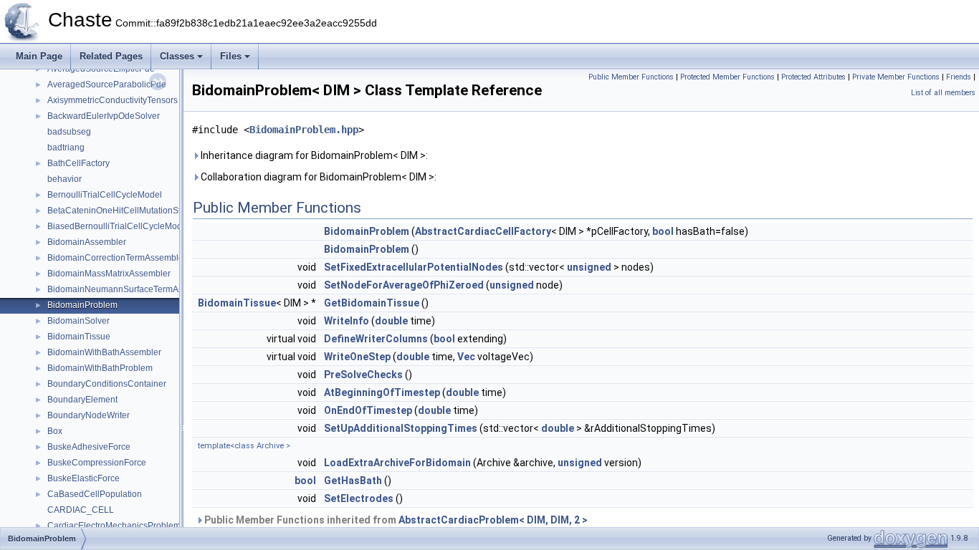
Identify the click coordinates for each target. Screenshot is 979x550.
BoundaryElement (82, 400)
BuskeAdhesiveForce (88, 447)
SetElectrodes (358, 498)
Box (54, 431)
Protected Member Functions (727, 77)
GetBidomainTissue (371, 303)
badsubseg (69, 132)
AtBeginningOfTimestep (382, 392)
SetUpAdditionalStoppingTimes (400, 428)
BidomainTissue (78, 337)
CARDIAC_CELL (80, 510)
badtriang (66, 148)
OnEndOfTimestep (368, 410)
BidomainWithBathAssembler (104, 352)
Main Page (39, 56)
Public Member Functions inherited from (395, 520)
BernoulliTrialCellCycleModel (104, 195)
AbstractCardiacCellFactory (483, 231)
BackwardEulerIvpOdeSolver (103, 116)
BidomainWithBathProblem (100, 368)
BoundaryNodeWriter (88, 415)
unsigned (589, 267)
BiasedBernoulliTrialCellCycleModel (118, 226)
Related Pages (111, 56)
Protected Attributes (813, 77)
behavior (64, 179)
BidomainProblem (82, 305)
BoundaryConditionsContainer (106, 384)
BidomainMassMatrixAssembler (109, 274)
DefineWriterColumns (376, 338)
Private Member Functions (896, 77)
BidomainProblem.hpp (303, 129)
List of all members (943, 92)
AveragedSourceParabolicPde (106, 84)
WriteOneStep (357, 356)
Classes (177, 56)
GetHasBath (353, 480)
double (391, 321)
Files (231, 56)
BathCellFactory (78, 163)
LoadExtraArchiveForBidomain (397, 462)
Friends (958, 77)
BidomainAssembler (86, 242)
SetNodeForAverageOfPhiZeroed (404, 285)
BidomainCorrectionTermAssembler (116, 258)
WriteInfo (346, 321)
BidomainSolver (78, 321)
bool (663, 231)
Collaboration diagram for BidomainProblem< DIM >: (317, 177)
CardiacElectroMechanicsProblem (114, 526)
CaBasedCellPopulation (94, 494)
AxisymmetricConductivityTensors (112, 100)
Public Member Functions (631, 77)
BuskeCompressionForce (96, 463)
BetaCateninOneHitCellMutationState (120, 211)
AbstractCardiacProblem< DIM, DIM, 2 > (493, 520)
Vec (466, 356)
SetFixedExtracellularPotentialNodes (413, 267)
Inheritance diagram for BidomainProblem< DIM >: (313, 155)
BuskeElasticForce (83, 478)
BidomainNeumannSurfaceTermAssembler (130, 289)
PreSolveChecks (363, 374)
